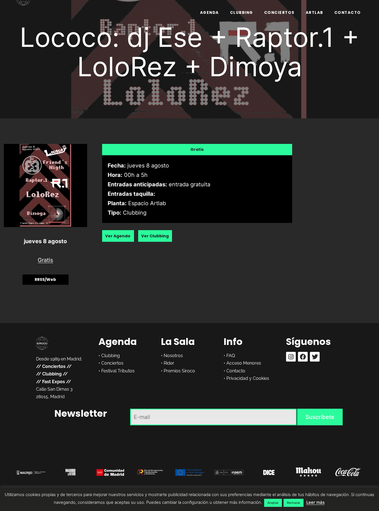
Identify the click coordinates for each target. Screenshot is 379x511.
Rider (169, 363)
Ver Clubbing (155, 236)
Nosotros (173, 355)
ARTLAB (314, 12)
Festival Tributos (118, 370)
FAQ (230, 355)
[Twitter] (315, 357)
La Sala (178, 341)
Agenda (209, 12)
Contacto (347, 12)
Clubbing (241, 12)
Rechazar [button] (293, 503)
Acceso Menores (243, 363)
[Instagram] (291, 357)
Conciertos (279, 12)
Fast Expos (53, 381)
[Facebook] (303, 357)
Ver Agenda (118, 236)
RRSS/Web (45, 279)
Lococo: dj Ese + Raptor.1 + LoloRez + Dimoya (189, 52)
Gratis (45, 260)
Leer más (315, 502)
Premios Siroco (179, 370)
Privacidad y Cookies (247, 378)
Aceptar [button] (273, 503)
